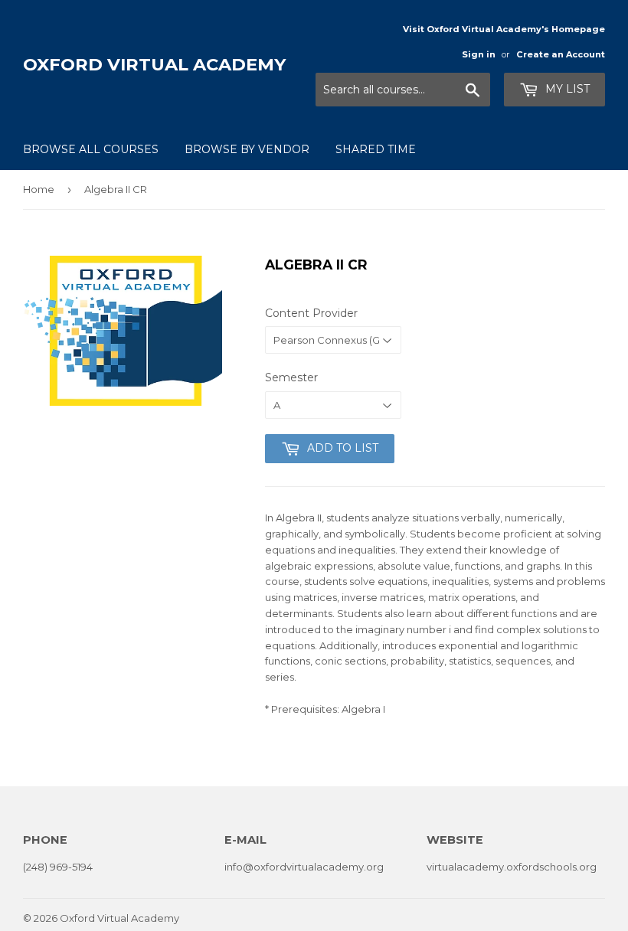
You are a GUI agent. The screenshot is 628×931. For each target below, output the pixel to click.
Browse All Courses (91, 149)
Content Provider (311, 313)
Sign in (479, 54)
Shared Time (375, 149)
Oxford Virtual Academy (154, 64)
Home (38, 189)
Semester (291, 377)
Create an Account (560, 54)
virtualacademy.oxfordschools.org (512, 867)
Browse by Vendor (247, 149)
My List (566, 89)
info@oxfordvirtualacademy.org (304, 867)
